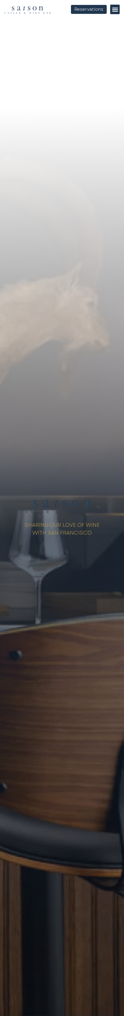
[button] (115, 9)
